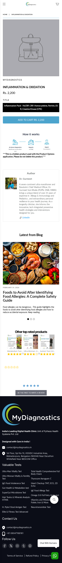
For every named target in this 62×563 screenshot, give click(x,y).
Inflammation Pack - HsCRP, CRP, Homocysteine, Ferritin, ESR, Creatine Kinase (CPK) (31, 107)
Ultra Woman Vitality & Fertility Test (16, 477)
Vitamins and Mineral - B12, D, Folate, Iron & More (44, 501)
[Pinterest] (30, 545)
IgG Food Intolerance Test (13, 483)
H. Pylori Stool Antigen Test (14, 507)
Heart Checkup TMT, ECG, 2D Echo (44, 484)
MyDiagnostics (12, 80)
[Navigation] (4, 4)
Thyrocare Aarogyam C (41, 479)
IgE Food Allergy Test (40, 491)
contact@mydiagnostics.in (19, 447)
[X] (11, 545)
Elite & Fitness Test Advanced (15, 512)
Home (5, 14)
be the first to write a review (31, 393)
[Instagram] (17, 545)
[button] (28, 319)
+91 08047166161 (14, 533)
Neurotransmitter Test (40, 507)
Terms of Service (15, 555)
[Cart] (57, 4)
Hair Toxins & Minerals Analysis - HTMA (16, 498)
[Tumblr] (23, 545)
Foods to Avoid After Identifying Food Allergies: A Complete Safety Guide (29, 296)
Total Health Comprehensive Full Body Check (45, 472)
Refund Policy (32, 555)
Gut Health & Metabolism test (15, 488)
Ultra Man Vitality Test (12, 471)
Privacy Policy (48, 555)
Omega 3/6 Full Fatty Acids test (45, 495)
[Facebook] (4, 545)
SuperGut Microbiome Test (14, 493)
